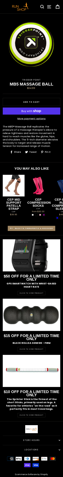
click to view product (31, 415)
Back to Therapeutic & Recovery (33, 228)
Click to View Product (31, 293)
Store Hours (31, 440)
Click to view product (31, 349)
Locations (31, 449)
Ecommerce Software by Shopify (31, 474)
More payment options (31, 118)
